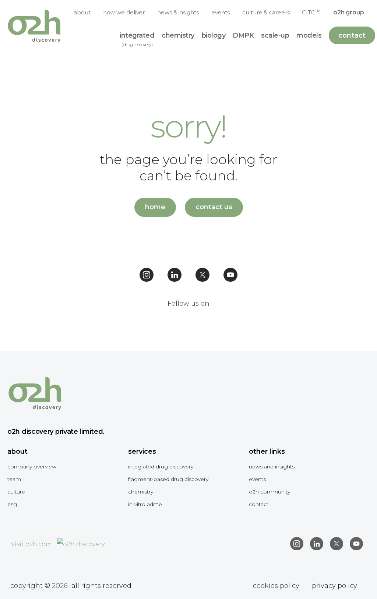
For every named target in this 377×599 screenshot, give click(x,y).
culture (16, 491)
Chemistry (140, 491)
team (14, 479)
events (220, 12)
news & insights (178, 12)
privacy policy (334, 586)
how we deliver (124, 12)
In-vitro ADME (145, 504)
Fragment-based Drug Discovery (168, 479)
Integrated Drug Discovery (160, 466)
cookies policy (276, 586)
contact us (213, 207)
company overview (31, 466)
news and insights (272, 466)
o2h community (269, 491)
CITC (311, 12)
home (155, 207)
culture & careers (265, 12)
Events (257, 479)
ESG (12, 504)
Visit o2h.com (32, 544)
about (82, 12)
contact (258, 504)
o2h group (348, 12)
